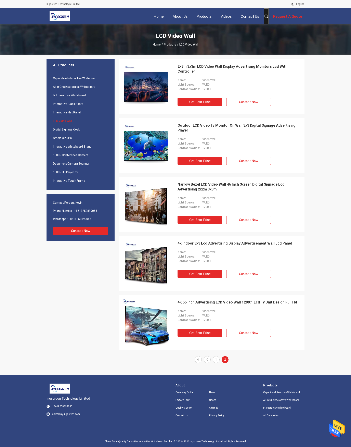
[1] (198, 359)
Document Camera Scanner (71, 163)
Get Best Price (200, 102)
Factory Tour (183, 400)
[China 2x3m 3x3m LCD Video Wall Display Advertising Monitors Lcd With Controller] (146, 86)
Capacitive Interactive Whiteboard (75, 78)
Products (170, 44)
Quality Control (184, 407)
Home (157, 44)
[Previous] (207, 359)
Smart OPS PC (62, 138)
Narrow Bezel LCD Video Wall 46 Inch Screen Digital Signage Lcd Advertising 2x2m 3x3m (231, 186)
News (212, 392)
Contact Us (182, 415)
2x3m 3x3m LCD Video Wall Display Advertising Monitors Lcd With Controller (232, 68)
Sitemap (213, 407)
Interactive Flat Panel (67, 112)
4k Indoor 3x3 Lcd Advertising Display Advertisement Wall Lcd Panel (235, 243)
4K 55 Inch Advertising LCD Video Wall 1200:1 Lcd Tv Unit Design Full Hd (237, 302)
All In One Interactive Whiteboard (74, 86)
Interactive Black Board (68, 103)
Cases (212, 400)
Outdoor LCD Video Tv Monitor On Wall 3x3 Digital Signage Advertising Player (237, 127)
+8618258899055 (85, 210)
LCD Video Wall (62, 121)
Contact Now (80, 231)
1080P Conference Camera (70, 155)
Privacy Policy (216, 415)
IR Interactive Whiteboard (69, 95)
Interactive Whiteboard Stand (72, 146)
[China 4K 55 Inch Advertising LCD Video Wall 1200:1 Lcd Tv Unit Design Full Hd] (146, 322)
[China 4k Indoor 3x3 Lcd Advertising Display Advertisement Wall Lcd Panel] (146, 263)
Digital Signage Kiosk (66, 129)
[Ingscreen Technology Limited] (60, 16)
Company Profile (184, 392)
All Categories (271, 415)
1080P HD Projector (65, 172)
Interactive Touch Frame (69, 180)
